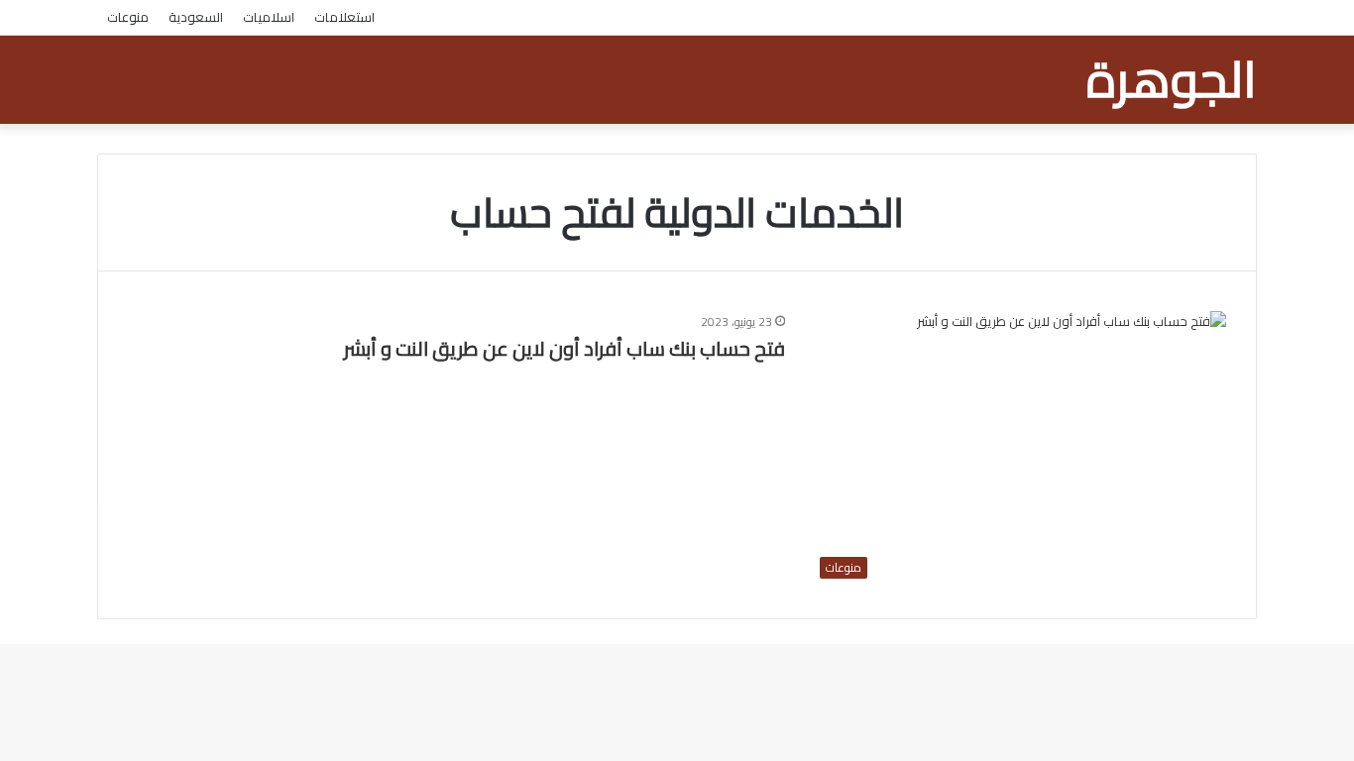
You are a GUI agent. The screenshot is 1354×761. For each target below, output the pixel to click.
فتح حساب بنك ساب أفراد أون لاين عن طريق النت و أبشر (564, 348)
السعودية (196, 17)
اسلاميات (268, 17)
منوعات (128, 17)
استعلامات (344, 17)
